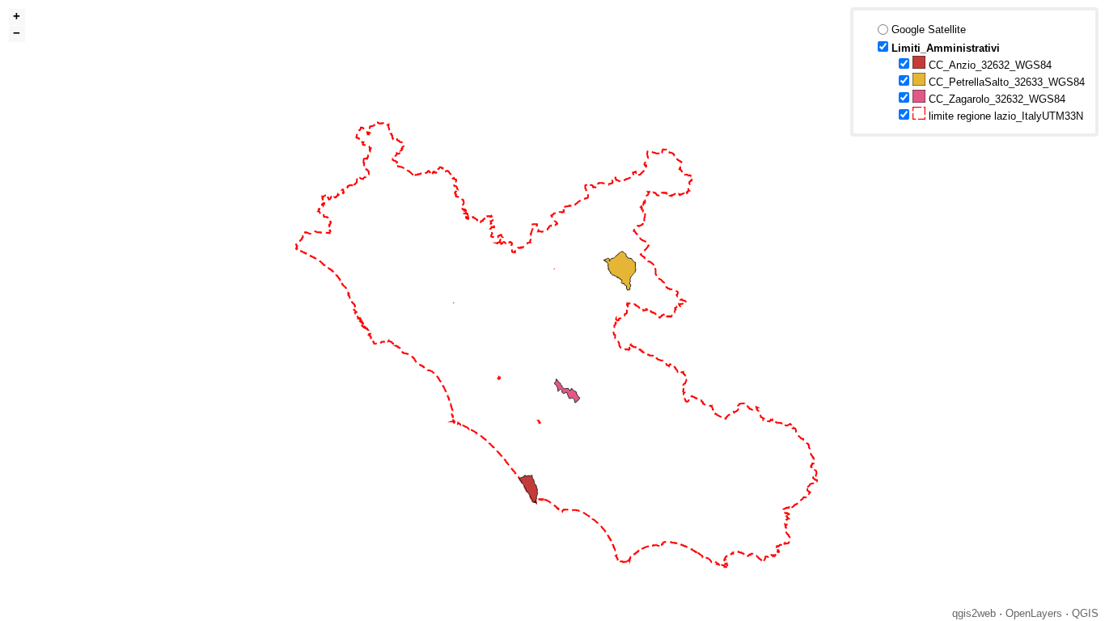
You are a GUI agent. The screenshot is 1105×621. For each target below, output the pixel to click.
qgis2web (974, 613)
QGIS (1085, 613)
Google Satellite (928, 29)
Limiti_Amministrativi (945, 48)
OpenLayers (1034, 613)
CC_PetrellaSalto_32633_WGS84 (1005, 82)
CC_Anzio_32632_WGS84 (988, 65)
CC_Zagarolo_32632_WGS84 (995, 99)
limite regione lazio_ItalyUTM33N (1004, 116)
